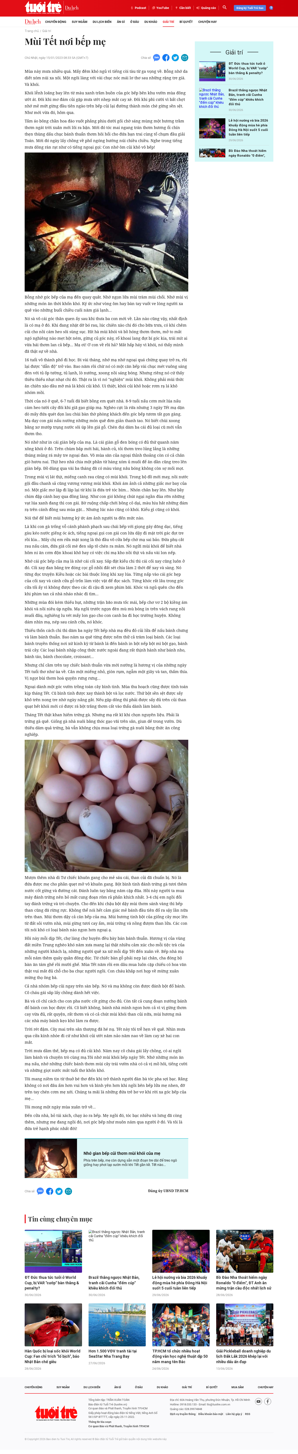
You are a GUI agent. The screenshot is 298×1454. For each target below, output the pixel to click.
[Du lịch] (72, 8)
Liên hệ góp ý (234, 1414)
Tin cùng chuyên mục (60, 1219)
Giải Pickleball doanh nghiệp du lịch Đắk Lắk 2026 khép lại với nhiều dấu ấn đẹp (243, 1356)
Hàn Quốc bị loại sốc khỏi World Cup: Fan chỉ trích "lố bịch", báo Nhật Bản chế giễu (52, 1356)
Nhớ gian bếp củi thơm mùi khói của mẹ (122, 1153)
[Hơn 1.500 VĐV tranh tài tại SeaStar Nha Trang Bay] (117, 1324)
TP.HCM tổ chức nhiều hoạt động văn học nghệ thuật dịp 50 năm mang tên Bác (180, 1356)
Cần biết (185, 8)
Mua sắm (237, 1387)
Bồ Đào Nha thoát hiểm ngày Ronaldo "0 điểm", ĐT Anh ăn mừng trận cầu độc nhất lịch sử (243, 1282)
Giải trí (168, 22)
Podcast (140, 8)
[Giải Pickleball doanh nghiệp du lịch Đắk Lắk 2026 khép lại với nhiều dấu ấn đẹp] (245, 1324)
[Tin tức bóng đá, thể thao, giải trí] (33, 21)
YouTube (162, 8)
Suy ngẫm (79, 22)
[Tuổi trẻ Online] (56, 1413)
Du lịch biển (102, 22)
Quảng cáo (208, 8)
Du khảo (150, 22)
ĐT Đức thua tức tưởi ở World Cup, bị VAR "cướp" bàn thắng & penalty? (248, 68)
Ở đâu (134, 22)
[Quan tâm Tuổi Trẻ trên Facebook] (267, 1413)
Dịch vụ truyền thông (182, 1414)
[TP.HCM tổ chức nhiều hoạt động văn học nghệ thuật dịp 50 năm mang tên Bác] (181, 1324)
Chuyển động (55, 22)
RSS (247, 1414)
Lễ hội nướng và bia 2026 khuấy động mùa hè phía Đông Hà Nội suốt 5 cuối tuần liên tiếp (179, 1282)
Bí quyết (186, 22)
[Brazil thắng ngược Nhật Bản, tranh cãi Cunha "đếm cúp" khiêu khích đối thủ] (212, 98)
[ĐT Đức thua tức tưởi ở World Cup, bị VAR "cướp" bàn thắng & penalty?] (212, 71)
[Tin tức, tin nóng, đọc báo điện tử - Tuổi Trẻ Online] (45, 8)
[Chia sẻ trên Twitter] (175, 57)
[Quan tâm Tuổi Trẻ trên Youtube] (258, 1413)
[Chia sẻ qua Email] (184, 57)
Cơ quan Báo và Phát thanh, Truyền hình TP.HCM (118, 1426)
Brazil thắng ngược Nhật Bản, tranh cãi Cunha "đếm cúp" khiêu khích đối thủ (114, 1282)
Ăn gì (121, 22)
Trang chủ (32, 31)
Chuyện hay (207, 22)
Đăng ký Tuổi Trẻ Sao (249, 8)
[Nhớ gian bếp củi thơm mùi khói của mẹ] (51, 1158)
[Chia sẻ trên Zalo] (156, 57)
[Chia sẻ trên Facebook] (166, 57)
